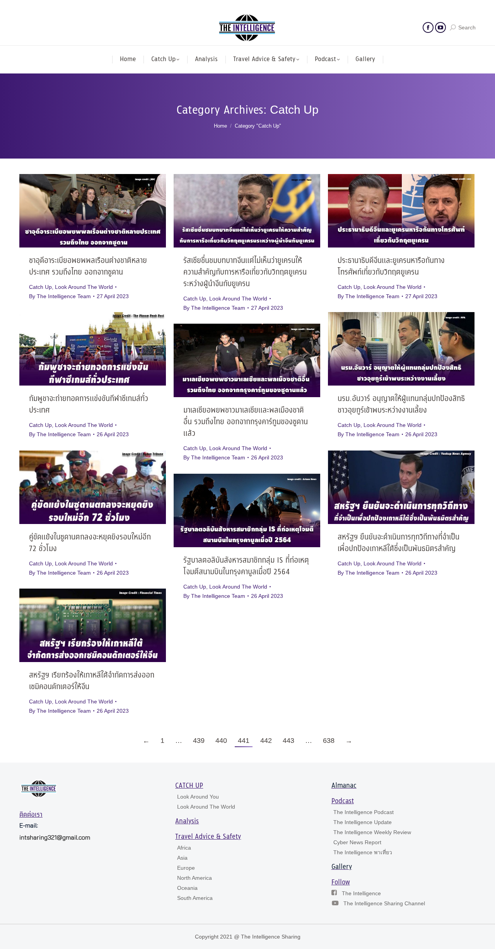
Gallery (341, 867)
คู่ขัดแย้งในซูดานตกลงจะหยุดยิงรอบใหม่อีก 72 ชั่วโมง (90, 543)
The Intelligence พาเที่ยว (362, 852)
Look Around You (198, 797)
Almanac (344, 785)
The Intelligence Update (362, 822)
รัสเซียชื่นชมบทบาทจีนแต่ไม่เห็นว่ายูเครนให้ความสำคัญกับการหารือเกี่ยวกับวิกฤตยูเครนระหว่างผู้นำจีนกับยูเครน (245, 272)
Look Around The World (84, 287)
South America (195, 898)
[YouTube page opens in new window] (440, 27)
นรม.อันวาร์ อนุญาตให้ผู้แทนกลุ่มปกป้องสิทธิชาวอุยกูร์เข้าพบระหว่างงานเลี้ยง (401, 404)
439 (199, 740)
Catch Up (40, 287)
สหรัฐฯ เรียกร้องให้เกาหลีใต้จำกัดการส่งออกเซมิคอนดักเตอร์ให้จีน (91, 681)
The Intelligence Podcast (363, 812)
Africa (184, 848)
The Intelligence (361, 893)
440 (221, 740)
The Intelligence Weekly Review (372, 832)
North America (194, 878)
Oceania (187, 888)
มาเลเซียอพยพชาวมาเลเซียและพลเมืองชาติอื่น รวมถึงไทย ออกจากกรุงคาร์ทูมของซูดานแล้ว (245, 422)
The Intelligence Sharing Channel (384, 903)
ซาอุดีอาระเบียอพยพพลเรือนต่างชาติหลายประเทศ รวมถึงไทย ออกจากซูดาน (88, 266)
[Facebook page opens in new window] (428, 27)
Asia (182, 858)
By (60, 296)
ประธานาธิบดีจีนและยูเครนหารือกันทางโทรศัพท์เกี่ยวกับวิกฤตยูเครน (391, 266)
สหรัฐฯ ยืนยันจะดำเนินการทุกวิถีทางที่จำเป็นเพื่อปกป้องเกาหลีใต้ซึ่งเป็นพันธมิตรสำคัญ (398, 543)
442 (266, 740)
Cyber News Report (357, 842)
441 (243, 740)
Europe (186, 868)
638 (329, 740)
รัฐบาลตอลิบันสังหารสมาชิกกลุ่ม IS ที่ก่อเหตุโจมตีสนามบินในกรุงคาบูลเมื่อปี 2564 (246, 566)
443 (288, 740)
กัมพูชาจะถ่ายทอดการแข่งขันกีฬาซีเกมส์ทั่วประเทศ (88, 404)
